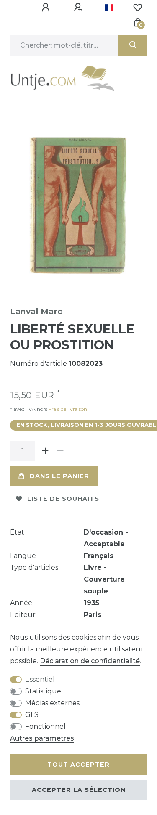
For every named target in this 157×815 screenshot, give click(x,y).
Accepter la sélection (79, 790)
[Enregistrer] (79, 7)
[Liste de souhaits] (138, 7)
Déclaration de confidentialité (90, 661)
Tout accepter (78, 764)
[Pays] (109, 7)
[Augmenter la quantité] (45, 451)
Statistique (43, 691)
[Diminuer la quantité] (60, 451)
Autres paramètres (42, 738)
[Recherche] (132, 45)
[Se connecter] (46, 7)
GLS (32, 715)
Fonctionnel (45, 726)
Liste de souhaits (63, 499)
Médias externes (52, 703)
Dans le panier (59, 476)
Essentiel (40, 679)
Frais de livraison (67, 409)
